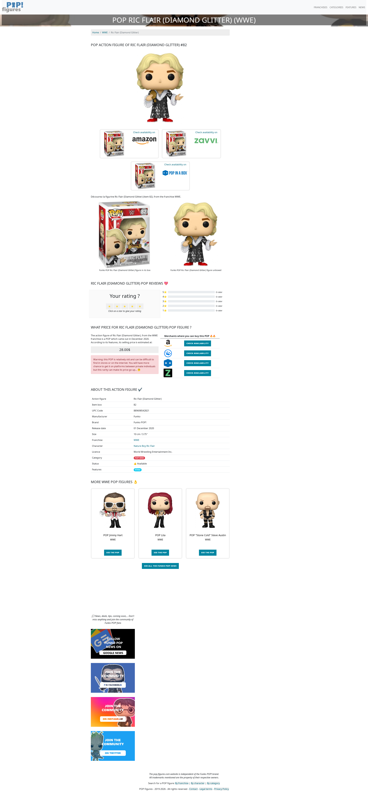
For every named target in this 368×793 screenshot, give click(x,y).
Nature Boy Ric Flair (144, 445)
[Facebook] (113, 677)
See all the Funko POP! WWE (160, 566)
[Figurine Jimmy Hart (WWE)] (113, 510)
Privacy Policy (221, 789)
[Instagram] (113, 711)
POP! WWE (139, 458)
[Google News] (113, 643)
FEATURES (351, 7)
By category (213, 783)
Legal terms (206, 789)
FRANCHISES (320, 7)
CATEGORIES (336, 7)
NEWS (362, 7)
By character (198, 783)
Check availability (197, 343)
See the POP (112, 552)
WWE (136, 440)
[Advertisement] (184, 593)
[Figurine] (207, 510)
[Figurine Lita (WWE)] (160, 510)
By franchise (181, 783)
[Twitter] (113, 745)
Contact (193, 789)
